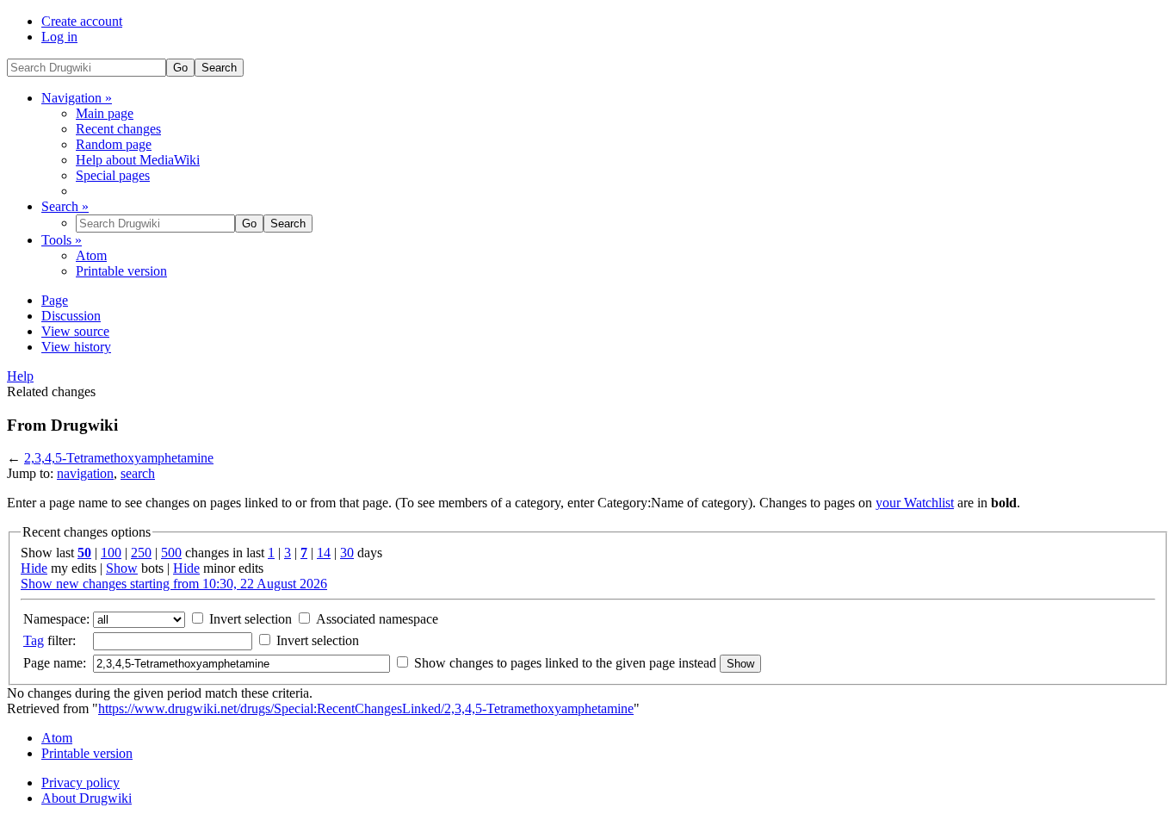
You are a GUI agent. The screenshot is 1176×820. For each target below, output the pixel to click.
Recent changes (118, 128)
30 (347, 552)
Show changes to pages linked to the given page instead (565, 662)
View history (76, 346)
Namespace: (56, 619)
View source (75, 331)
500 (171, 552)
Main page (104, 113)
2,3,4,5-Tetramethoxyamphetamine (119, 457)
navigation (85, 473)
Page (54, 300)
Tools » (61, 240)
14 (324, 552)
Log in (59, 36)
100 (111, 552)
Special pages (113, 175)
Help (20, 376)
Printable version (121, 271)
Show (122, 568)
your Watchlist (915, 502)
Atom (91, 255)
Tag (33, 640)
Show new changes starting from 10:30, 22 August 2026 (174, 583)
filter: (49, 640)
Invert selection (249, 619)
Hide (34, 568)
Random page (114, 144)
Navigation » (76, 97)
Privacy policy (80, 782)
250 (141, 552)
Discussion (71, 315)
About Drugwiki (86, 798)
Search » (65, 206)
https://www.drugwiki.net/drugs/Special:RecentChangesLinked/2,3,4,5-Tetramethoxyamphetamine (366, 708)
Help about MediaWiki (138, 159)
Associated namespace (375, 619)
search (138, 473)
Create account (81, 21)
